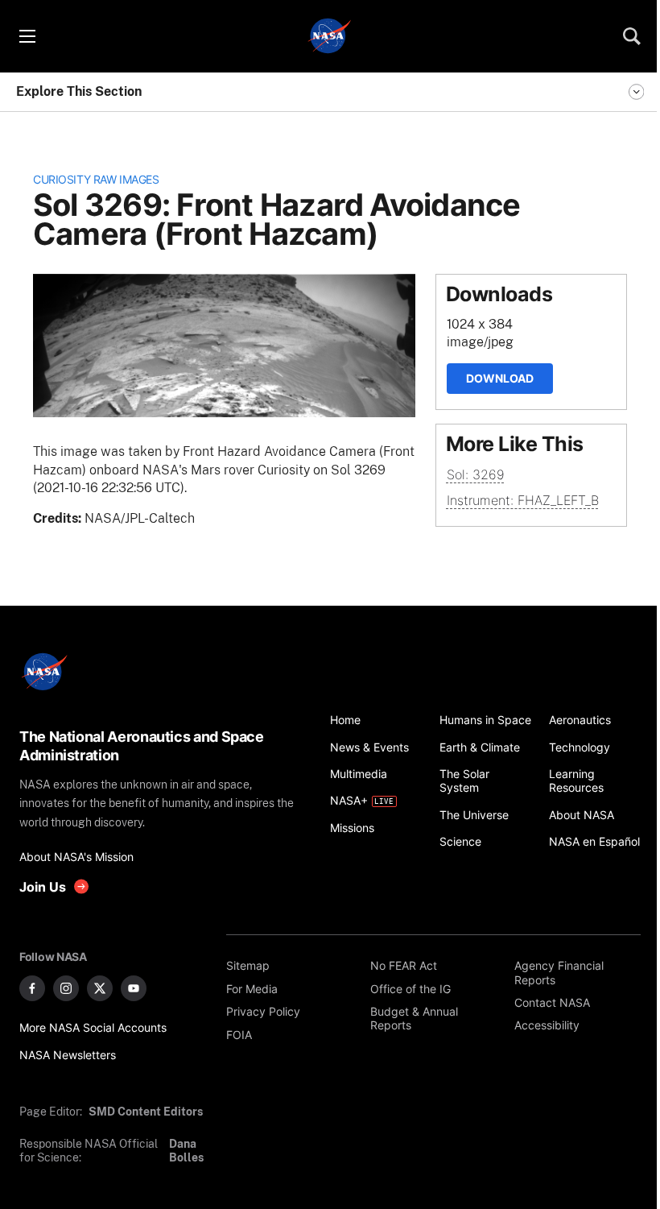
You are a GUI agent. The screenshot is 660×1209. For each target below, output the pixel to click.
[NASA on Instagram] (66, 988)
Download (500, 378)
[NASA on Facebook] (32, 988)
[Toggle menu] (26, 36)
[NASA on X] (100, 988)
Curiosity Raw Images (96, 179)
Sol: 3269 (476, 474)
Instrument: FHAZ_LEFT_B (523, 500)
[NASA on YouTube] (133, 988)
